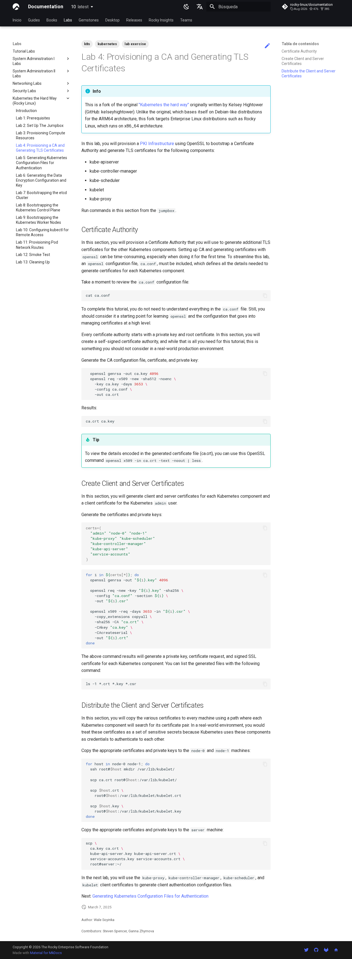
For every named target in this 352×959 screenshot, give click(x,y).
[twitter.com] (306, 950)
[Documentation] (15, 6)
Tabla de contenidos (300, 44)
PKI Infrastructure (157, 143)
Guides (34, 20)
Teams (186, 20)
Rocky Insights (161, 20)
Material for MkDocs (46, 953)
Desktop (112, 20)
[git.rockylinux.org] (326, 950)
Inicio (17, 20)
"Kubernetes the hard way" (164, 104)
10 (80, 6)
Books (51, 20)
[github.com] (316, 950)
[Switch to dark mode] (186, 6)
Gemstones (89, 20)
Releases (134, 20)
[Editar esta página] (267, 46)
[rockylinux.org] (336, 950)
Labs (68, 20)
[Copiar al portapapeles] (265, 295)
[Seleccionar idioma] (199, 6)
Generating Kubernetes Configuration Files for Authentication (150, 896)
